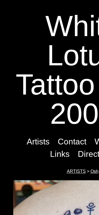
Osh (94, 171)
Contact (72, 141)
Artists (38, 141)
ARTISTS (76, 171)
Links (60, 153)
